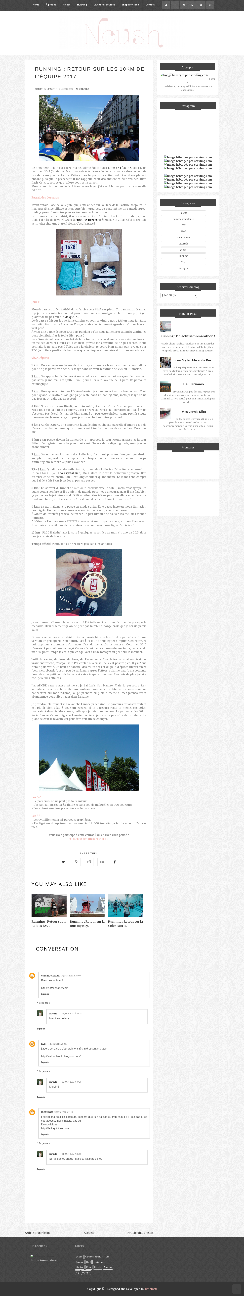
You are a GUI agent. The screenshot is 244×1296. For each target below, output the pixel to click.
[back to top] (236, 1289)
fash (43, 1044)
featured (79, 1262)
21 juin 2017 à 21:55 (71, 1154)
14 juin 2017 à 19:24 (72, 1013)
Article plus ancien (140, 1232)
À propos (51, 4)
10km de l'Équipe (119, 167)
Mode (183, 249)
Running (82, 4)
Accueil (89, 1232)
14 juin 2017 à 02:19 (57, 1044)
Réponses (44, 1003)
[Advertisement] (188, 498)
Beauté (183, 213)
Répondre (45, 994)
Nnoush (43, 1260)
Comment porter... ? (183, 219)
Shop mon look (130, 4)
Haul (183, 231)
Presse (67, 4)
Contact (150, 4)
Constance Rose (50, 975)
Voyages (183, 268)
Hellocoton (53, 1260)
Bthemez (151, 1289)
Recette (97, 1267)
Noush (53, 1013)
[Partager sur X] (63, 862)
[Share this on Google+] (76, 862)
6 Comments (66, 88)
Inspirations (183, 237)
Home (36, 4)
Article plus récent (37, 1232)
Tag (183, 262)
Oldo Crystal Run (68, 473)
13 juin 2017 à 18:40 (71, 975)
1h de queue (69, 317)
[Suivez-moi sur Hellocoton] (42, 1256)
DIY (183, 225)
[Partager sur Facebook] (114, 862)
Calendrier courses (104, 4)
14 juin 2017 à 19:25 (71, 1082)
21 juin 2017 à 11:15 (63, 1112)
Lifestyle (183, 243)
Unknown (47, 1112)
